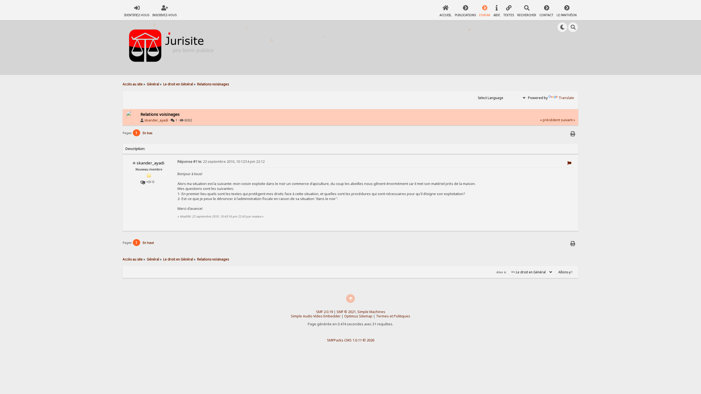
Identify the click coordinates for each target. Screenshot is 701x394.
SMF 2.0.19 (324, 311)
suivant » (568, 120)
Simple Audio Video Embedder (316, 316)
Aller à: (501, 272)
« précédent (550, 120)
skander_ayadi (156, 120)
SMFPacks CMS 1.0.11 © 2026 (350, 340)
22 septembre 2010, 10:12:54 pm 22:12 (221, 161)
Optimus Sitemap (358, 316)
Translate (566, 97)
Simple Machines (371, 311)
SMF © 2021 (346, 311)
